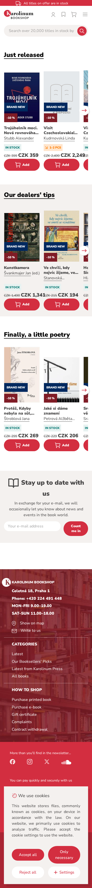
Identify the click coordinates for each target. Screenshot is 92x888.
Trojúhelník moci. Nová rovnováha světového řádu (21, 130)
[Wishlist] (64, 14)
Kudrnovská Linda (59, 138)
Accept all (28, 854)
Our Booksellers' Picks (32, 661)
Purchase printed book (31, 699)
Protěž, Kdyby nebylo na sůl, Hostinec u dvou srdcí (20, 411)
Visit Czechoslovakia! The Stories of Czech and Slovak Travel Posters (61, 130)
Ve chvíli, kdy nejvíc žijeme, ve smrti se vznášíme (61, 270)
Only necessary (64, 854)
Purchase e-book (26, 707)
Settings (66, 872)
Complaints (22, 722)
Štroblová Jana (16, 418)
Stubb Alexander (19, 138)
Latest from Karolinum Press (37, 669)
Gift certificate (24, 714)
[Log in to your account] (53, 14)
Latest (17, 654)
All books (20, 676)
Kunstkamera (16, 267)
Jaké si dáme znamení (56, 411)
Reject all (27, 872)
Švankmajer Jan (17, 273)
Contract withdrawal (30, 729)
